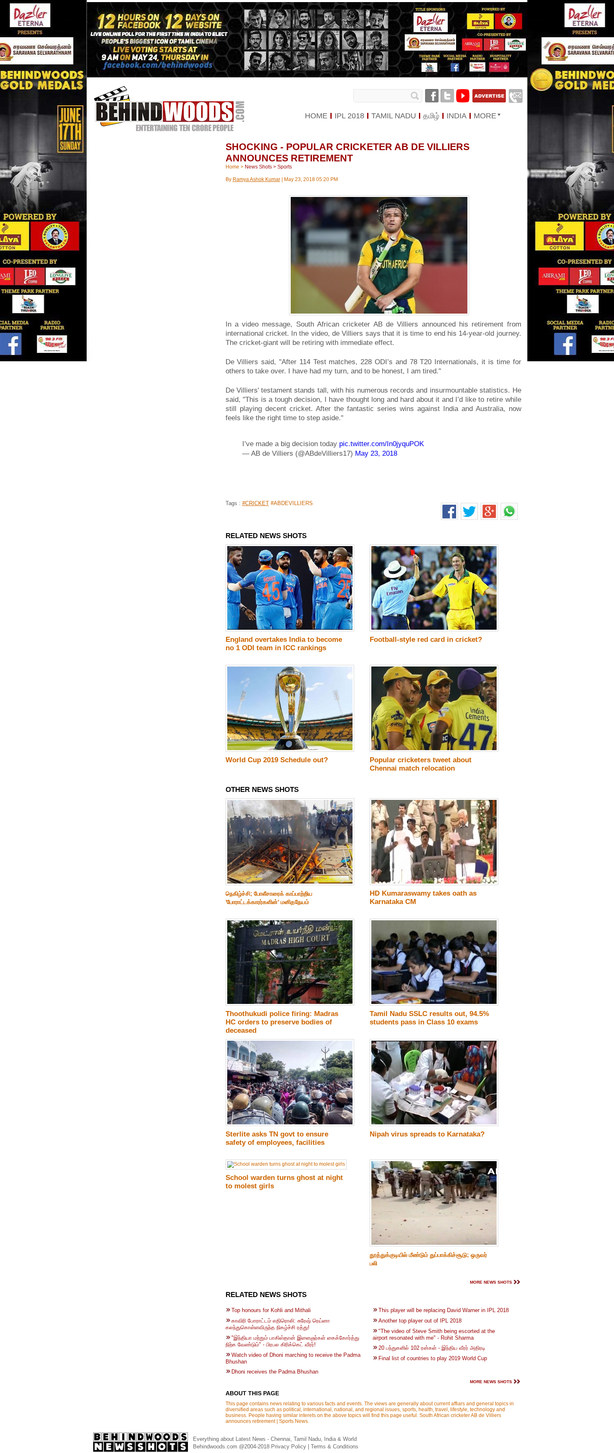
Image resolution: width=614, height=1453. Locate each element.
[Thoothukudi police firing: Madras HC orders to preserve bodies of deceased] (290, 1004)
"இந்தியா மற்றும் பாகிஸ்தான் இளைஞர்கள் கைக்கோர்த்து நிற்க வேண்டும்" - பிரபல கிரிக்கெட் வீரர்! (292, 1341)
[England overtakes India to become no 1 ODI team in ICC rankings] (290, 630)
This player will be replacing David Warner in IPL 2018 (443, 1310)
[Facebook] (432, 95)
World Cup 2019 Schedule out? (277, 760)
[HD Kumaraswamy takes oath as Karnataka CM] (434, 883)
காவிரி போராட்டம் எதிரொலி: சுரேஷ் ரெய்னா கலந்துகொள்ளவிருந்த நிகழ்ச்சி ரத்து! (278, 1324)
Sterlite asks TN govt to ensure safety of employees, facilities (277, 1138)
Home (232, 167)
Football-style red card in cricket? (426, 640)
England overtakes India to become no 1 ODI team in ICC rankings (284, 644)
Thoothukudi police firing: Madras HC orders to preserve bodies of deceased (282, 1022)
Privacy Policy (289, 1446)
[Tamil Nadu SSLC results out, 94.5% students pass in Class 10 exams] (434, 1004)
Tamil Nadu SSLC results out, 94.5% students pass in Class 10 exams (429, 1018)
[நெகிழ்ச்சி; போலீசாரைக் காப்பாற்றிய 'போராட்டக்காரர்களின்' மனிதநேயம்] (290, 883)
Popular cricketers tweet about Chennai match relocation (421, 764)
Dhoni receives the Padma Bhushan (274, 1372)
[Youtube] (462, 95)
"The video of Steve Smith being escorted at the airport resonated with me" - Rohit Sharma (434, 1334)
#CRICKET (255, 503)
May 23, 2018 (376, 453)
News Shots (258, 167)
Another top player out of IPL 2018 (420, 1321)
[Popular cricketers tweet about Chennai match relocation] (434, 750)
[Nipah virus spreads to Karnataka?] (434, 1124)
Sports (284, 167)
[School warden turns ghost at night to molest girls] (286, 1164)
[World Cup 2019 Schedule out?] (290, 750)
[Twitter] (447, 95)
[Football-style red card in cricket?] (434, 630)
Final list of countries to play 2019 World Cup (432, 1358)
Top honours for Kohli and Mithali (271, 1310)
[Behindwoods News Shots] (168, 101)
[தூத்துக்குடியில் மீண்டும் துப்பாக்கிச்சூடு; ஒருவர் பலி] (434, 1245)
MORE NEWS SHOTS (491, 1282)
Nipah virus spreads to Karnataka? (427, 1134)
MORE (485, 116)
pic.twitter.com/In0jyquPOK (381, 444)
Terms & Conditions (334, 1446)
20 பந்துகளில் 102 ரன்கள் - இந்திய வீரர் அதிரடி (431, 1348)
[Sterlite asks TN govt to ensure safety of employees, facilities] (290, 1124)
